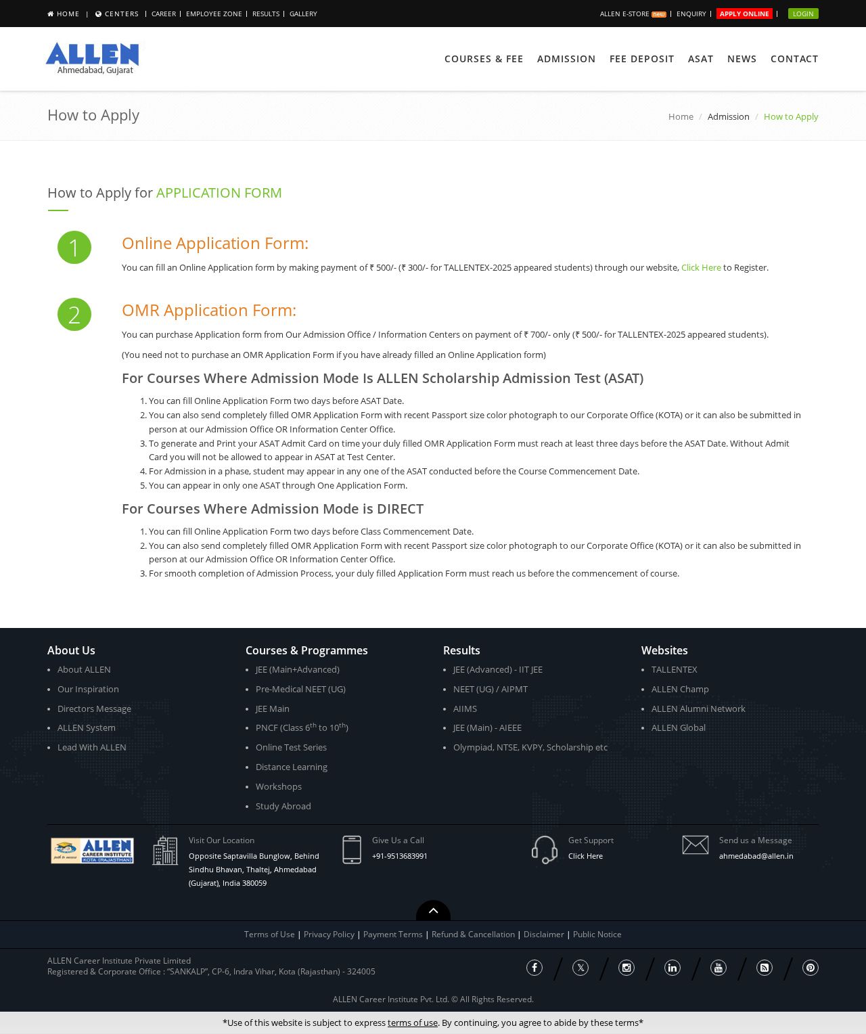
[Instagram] (626, 968)
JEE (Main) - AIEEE (487, 727)
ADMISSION (566, 58)
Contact (795, 58)
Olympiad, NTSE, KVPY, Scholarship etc (530, 747)
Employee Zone (214, 13)
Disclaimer (545, 934)
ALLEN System (87, 727)
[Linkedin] (672, 968)
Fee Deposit (642, 58)
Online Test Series (291, 747)
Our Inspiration (88, 689)
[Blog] (764, 968)
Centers (122, 13)
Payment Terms (394, 934)
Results (265, 13)
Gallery (303, 13)
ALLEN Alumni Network (699, 708)
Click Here (701, 267)
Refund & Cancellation (474, 934)
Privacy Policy (329, 934)
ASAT (701, 58)
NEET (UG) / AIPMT (490, 689)
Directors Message (94, 708)
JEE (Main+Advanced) (298, 669)
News (742, 58)
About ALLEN (84, 669)
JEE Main (273, 708)
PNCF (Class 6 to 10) (302, 727)
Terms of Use (269, 934)
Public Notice (597, 934)
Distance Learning (291, 767)
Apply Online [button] (744, 13)
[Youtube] (718, 968)
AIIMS (465, 708)
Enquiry (691, 13)
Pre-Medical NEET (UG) (301, 689)
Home (68, 13)
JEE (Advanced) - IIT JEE (498, 669)
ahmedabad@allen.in (756, 856)
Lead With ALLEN (92, 747)
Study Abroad (283, 806)
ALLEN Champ (680, 689)
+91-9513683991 (400, 856)
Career (164, 13)
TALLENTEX (675, 669)
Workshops (279, 786)
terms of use (413, 1022)
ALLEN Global (679, 727)
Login (803, 13)
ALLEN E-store (626, 13)
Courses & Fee (484, 58)
